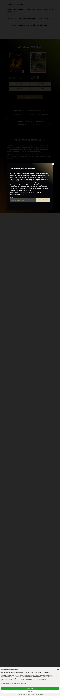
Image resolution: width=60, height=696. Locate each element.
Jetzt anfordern (43, 200)
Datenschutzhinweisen (16, 194)
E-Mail (11, 197)
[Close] (52, 163)
